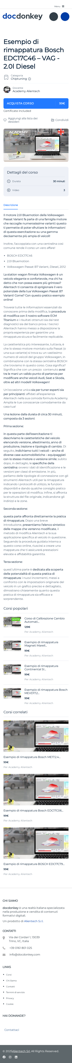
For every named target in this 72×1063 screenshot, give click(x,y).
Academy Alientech (26, 91)
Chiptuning (19, 78)
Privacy (10, 998)
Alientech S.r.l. (33, 921)
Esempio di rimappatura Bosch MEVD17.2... (46, 691)
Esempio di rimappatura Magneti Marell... (41, 644)
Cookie (9, 1004)
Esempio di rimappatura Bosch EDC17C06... (33, 810)
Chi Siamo (11, 980)
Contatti (10, 986)
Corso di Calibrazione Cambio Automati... (44, 620)
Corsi (9, 974)
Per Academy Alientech (17, 767)
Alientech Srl (21, 1051)
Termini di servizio (15, 992)
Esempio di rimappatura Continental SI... (41, 667)
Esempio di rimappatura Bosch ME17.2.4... (31, 757)
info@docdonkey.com (24, 954)
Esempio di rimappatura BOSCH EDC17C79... (33, 864)
